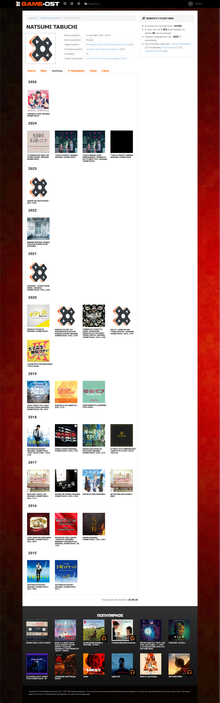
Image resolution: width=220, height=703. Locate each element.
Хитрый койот (175, 677)
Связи (93, 70)
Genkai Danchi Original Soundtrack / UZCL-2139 (66, 450)
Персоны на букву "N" (51, 18)
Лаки (85, 677)
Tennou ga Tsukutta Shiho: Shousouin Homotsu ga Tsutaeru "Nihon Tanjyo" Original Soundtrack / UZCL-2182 (94, 333)
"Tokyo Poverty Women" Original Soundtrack (66, 156)
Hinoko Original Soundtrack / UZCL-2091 (94, 539)
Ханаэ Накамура (181, 43)
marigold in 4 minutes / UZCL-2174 (66, 406)
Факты (32, 70)
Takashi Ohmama (154, 51)
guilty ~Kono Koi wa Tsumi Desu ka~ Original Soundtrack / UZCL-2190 (122, 332)
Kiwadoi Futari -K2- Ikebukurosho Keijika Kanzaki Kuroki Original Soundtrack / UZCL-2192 (66, 333)
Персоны (33, 18)
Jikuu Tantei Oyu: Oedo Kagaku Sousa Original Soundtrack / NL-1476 (38, 408)
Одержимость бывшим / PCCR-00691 (95, 406)
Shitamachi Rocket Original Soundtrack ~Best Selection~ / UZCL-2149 (39, 452)
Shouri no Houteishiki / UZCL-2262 (38, 202)
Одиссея (116, 677)
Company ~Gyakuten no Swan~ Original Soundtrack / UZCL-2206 (38, 288)
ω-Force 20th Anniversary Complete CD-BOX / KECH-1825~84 (123, 451)
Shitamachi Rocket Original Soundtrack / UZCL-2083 (38, 587)
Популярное (77, 70)
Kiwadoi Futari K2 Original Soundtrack (37, 330)
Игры (44, 70)
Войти (199, 3)
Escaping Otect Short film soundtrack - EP (37, 678)
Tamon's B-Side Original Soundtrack (102, 49)
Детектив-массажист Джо (121, 495)
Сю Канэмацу (169, 47)
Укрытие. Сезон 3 (177, 643)
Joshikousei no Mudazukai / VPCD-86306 (40, 365)
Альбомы (57, 70)
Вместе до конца (148, 677)
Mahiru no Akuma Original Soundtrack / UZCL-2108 (67, 495)
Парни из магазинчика (94, 494)
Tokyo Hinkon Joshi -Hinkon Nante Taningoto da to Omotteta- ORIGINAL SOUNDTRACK (95, 158)
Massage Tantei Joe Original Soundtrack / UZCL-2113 (38, 496)
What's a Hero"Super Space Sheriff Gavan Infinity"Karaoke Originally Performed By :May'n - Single (67, 647)
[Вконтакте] (78, 4)
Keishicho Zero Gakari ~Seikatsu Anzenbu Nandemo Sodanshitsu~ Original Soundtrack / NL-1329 (67, 542)
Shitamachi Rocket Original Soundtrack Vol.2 (106, 44)
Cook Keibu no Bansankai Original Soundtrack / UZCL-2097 (39, 540)
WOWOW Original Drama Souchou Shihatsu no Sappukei (38, 244)
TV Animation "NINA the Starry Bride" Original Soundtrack (38, 157)
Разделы (92, 3)
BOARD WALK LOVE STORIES (38, 643)
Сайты (105, 70)
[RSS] (71, 4)
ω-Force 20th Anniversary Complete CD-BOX (106, 58)
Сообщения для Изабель (123, 643)
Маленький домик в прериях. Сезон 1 (93, 644)
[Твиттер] (65, 4)
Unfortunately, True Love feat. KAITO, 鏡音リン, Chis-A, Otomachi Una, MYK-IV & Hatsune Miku (152, 646)
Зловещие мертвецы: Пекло (65, 678)
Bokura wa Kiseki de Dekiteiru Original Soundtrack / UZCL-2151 (94, 451)
